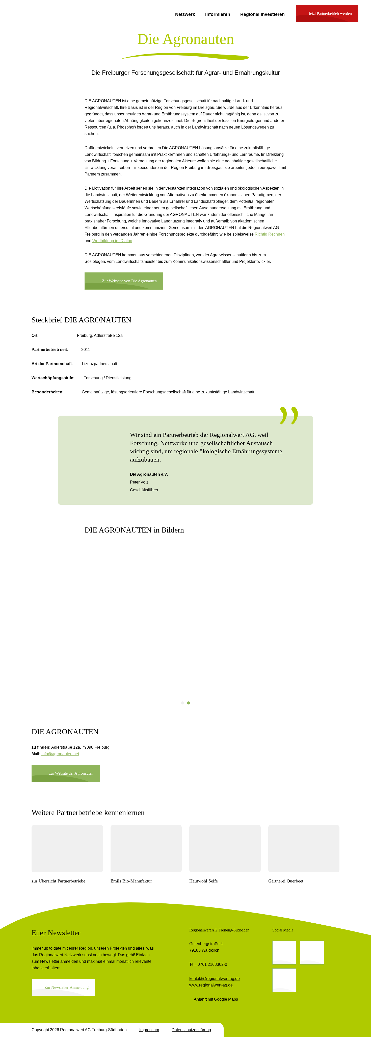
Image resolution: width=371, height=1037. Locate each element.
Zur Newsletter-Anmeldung (66, 987)
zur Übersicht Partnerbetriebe (58, 880)
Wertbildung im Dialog (112, 241)
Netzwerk (185, 14)
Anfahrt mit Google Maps (216, 999)
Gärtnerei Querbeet (285, 880)
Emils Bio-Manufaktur (131, 880)
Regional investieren (262, 14)
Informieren (217, 14)
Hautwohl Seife (203, 880)
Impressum (149, 1030)
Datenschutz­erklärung (191, 1030)
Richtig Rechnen (270, 234)
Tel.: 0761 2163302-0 (208, 964)
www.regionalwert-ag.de (211, 985)
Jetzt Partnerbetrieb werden (330, 13)
